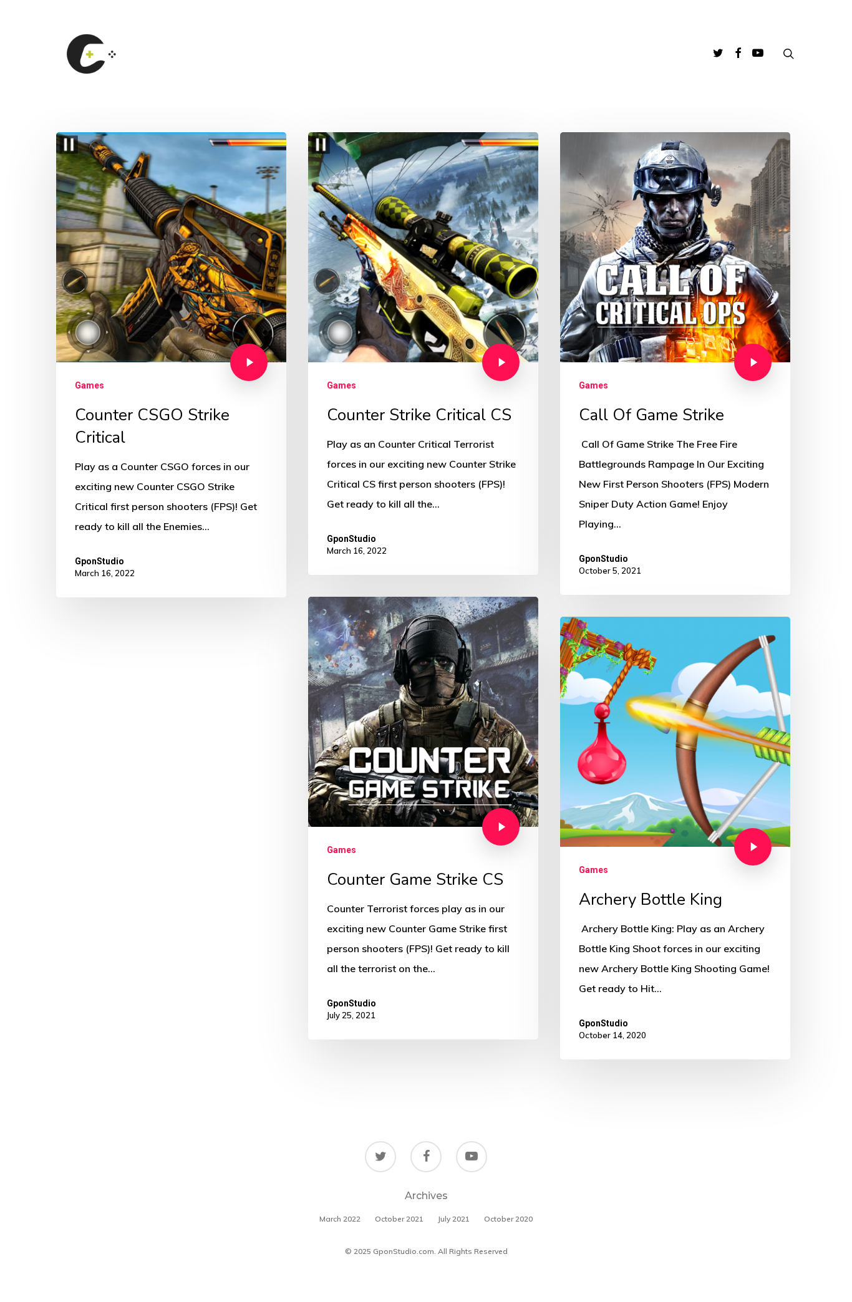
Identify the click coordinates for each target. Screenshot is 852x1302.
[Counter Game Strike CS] (423, 818)
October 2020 (508, 1218)
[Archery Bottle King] (675, 838)
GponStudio (99, 561)
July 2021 (454, 1218)
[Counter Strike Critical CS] (423, 353)
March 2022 (340, 1218)
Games (89, 385)
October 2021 (399, 1218)
